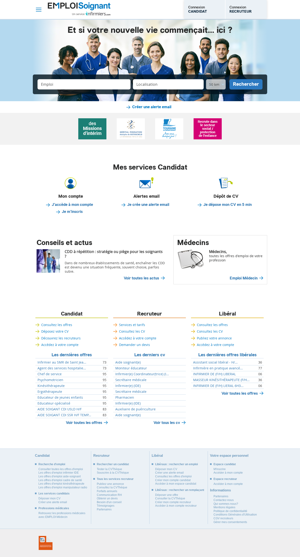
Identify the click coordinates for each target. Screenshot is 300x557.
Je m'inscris (72, 211)
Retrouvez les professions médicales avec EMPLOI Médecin (61, 515)
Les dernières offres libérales (227, 355)
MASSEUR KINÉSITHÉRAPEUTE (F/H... (221, 380)
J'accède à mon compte (72, 204)
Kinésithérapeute (51, 386)
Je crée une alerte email (148, 204)
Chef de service (50, 374)
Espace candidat (225, 464)
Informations (220, 490)
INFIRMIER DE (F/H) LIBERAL (214, 374)
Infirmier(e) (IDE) (128, 386)
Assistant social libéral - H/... (215, 362)
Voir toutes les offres (84, 422)
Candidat (71, 314)
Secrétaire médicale (130, 380)
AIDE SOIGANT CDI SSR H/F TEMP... (64, 415)
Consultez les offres (56, 325)
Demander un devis (134, 344)
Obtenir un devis (107, 498)
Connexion (197, 9)
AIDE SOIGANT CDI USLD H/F (60, 409)
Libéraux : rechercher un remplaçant (179, 490)
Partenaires (104, 509)
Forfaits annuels (107, 491)
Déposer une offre (166, 495)
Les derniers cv (149, 355)
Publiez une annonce (110, 484)
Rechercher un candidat (113, 464)
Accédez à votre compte (60, 344)
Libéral (227, 314)
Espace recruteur (225, 479)
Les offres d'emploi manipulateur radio (62, 487)
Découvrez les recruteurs (61, 338)
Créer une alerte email (151, 107)
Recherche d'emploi (51, 464)
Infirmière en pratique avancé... (218, 368)
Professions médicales (53, 508)
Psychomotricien (50, 380)
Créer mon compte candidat (173, 480)
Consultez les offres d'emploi (173, 476)
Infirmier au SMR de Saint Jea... (62, 362)
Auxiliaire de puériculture (135, 409)
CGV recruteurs (223, 518)
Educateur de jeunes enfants (60, 397)
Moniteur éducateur (131, 368)
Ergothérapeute (50, 392)
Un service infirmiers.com (91, 13)
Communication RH (109, 495)
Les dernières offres (72, 355)
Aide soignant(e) (128, 362)
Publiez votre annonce (214, 338)
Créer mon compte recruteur (173, 502)
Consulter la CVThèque (170, 498)
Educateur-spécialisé (54, 403)
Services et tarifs (132, 325)
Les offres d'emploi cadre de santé (60, 480)
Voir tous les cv (167, 422)
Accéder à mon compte (228, 472)
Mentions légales (224, 507)
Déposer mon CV (49, 498)
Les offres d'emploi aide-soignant (59, 476)
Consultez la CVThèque (112, 487)
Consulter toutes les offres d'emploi (60, 469)
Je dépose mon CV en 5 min (227, 204)
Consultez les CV (132, 331)
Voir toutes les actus (141, 278)
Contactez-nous (224, 500)
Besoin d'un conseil (109, 502)
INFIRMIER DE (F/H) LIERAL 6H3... (218, 386)
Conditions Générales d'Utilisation (235, 514)
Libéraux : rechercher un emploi (176, 464)
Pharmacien (124, 397)
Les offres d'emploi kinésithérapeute (61, 483)
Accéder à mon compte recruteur (176, 505)
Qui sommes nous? (226, 503)
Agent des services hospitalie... (62, 368)
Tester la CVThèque (109, 469)
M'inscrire (220, 469)
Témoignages (105, 505)
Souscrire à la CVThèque (113, 472)
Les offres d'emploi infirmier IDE (58, 472)
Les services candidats (54, 493)
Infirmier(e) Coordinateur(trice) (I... (142, 374)
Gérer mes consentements (230, 522)
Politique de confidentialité (230, 511)
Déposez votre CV (54, 331)
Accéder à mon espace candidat (175, 483)
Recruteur (149, 314)
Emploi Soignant (79, 9)
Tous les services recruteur (115, 479)
